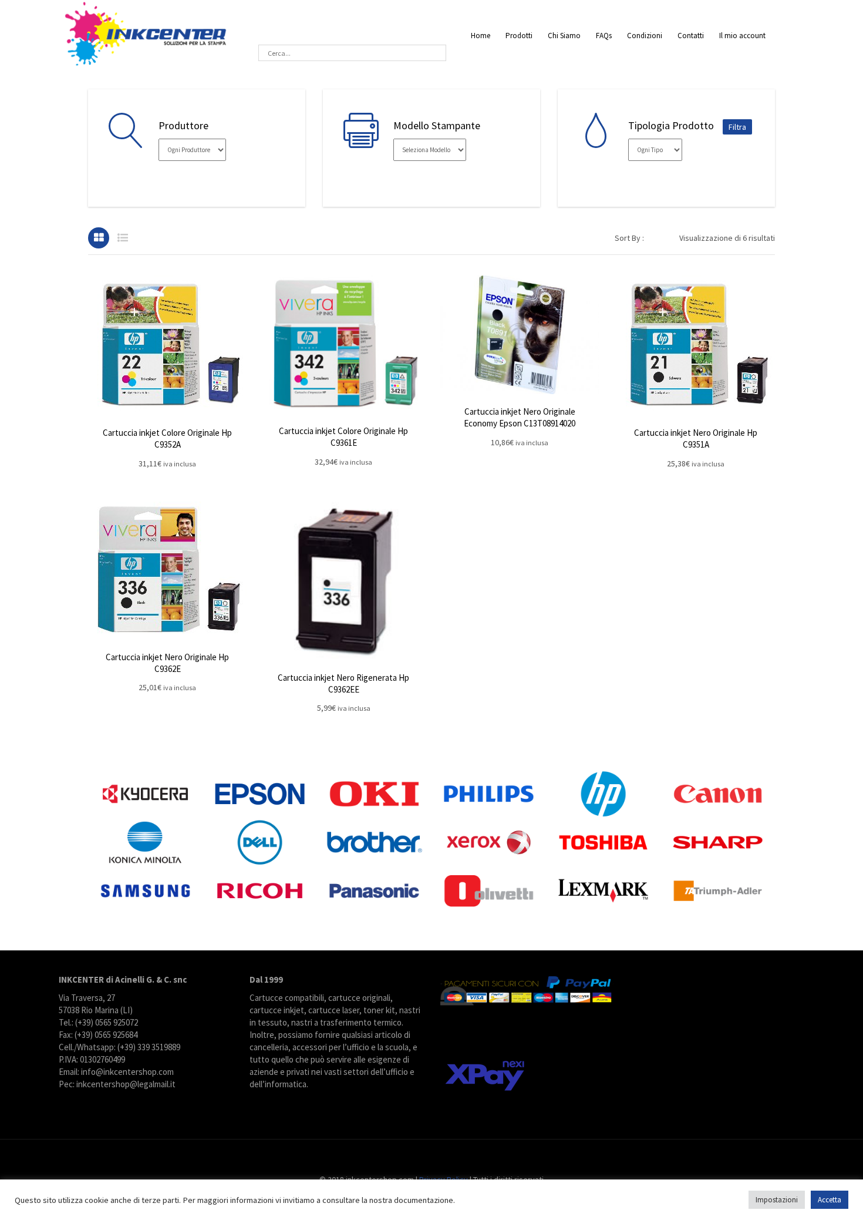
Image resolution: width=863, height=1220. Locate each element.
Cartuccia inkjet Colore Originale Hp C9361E (343, 436)
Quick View (167, 345)
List (122, 237)
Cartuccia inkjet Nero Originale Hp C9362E (167, 662)
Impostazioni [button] (777, 1200)
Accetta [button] (829, 1200)
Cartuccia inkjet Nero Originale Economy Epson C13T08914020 (519, 417)
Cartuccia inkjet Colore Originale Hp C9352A (167, 438)
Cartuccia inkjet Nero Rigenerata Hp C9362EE (343, 683)
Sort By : (629, 238)
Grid (98, 237)
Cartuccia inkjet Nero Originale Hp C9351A (695, 438)
